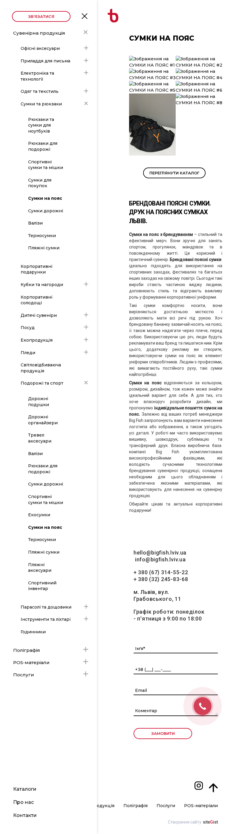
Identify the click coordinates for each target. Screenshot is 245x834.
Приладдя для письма (45, 61)
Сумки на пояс (45, 198)
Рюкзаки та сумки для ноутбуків (41, 125)
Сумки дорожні (45, 211)
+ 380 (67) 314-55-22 (161, 572)
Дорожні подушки (38, 401)
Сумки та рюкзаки (41, 104)
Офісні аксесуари (40, 48)
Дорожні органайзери (43, 420)
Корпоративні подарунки (36, 269)
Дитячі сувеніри (39, 315)
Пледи (28, 352)
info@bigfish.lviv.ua (160, 559)
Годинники (33, 632)
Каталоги (24, 789)
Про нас (23, 802)
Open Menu (84, 16)
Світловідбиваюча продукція (41, 368)
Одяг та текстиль (40, 91)
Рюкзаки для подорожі (42, 146)
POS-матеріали (31, 662)
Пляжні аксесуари (39, 567)
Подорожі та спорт (42, 383)
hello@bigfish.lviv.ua (160, 552)
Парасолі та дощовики (46, 607)
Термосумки (42, 235)
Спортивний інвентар (42, 586)
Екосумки (39, 514)
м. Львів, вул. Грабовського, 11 (157, 595)
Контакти (25, 815)
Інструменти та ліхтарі (46, 619)
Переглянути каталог (174, 173)
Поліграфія (26, 650)
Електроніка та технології (37, 76)
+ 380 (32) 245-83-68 (161, 579)
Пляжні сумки (43, 248)
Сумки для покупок (39, 183)
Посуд (28, 327)
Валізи (35, 223)
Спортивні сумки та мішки (45, 165)
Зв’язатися (41, 16)
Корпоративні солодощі (36, 300)
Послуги (23, 675)
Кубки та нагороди (42, 284)
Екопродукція (37, 340)
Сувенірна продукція (39, 33)
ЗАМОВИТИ (163, 733)
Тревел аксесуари (39, 438)
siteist (210, 822)
